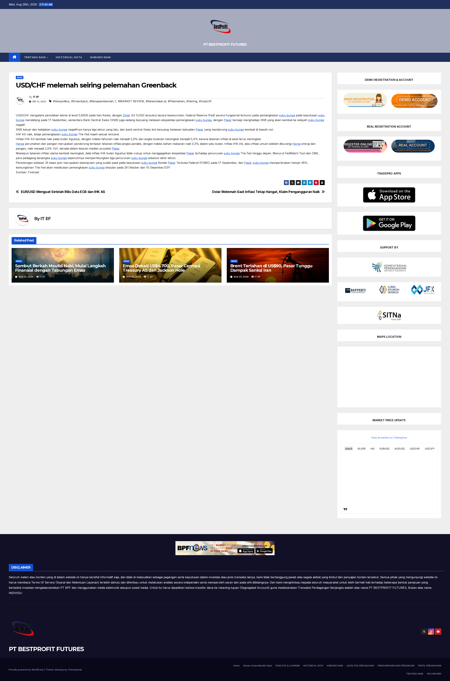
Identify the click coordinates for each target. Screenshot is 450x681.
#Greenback (79, 101)
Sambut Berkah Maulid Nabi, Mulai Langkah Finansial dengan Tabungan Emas (60, 268)
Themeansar (75, 669)
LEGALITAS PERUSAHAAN (360, 665)
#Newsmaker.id (156, 101)
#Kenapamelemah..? (102, 101)
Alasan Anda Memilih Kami (257, 665)
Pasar (228, 120)
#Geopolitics (61, 101)
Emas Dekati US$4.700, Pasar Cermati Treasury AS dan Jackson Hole (161, 268)
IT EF (36, 96)
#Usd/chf (205, 101)
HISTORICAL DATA (69, 57)
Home (236, 665)
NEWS (19, 77)
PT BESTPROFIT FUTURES (224, 44)
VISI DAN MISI (434, 673)
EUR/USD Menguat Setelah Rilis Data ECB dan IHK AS (63, 192)
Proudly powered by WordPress (26, 669)
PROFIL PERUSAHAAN (429, 665)
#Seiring (191, 101)
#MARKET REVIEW (131, 101)
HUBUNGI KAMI (100, 57)
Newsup (59, 669)
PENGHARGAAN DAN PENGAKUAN (396, 665)
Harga (20, 144)
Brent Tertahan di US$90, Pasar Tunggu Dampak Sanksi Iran (271, 268)
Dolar (126, 115)
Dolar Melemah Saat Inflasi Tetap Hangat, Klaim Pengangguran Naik (266, 192)
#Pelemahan (176, 101)
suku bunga (287, 115)
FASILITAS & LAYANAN (288, 665)
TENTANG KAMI (35, 57)
